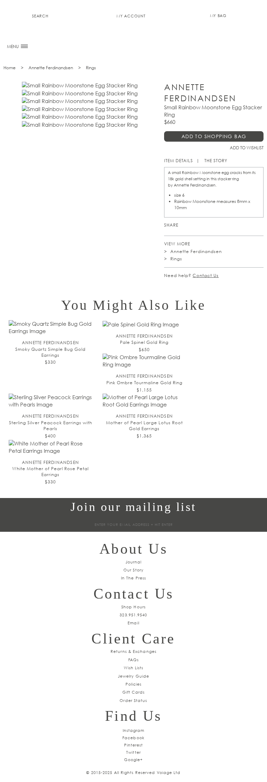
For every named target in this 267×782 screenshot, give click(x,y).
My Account (130, 16)
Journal (134, 562)
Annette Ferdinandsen (51, 67)
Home (9, 67)
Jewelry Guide (133, 676)
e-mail (225, 225)
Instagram (134, 730)
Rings (91, 67)
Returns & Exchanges (133, 651)
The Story (215, 160)
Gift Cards (133, 692)
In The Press (133, 578)
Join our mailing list (133, 507)
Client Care (133, 639)
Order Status (133, 700)
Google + (205, 225)
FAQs (133, 659)
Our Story (133, 570)
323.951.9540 (133, 615)
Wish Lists (134, 667)
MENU (13, 46)
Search (40, 16)
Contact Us (206, 275)
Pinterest (185, 225)
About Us (133, 549)
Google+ (133, 759)
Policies (134, 684)
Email (133, 623)
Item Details (178, 160)
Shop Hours (133, 607)
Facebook (215, 225)
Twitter (195, 225)
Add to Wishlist (247, 147)
